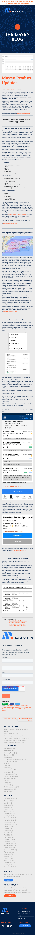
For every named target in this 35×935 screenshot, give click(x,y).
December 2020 (9, 867)
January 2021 (8, 865)
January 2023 (8, 816)
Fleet (3, 708)
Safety (19, 708)
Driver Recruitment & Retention (21, 707)
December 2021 (9, 843)
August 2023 (8, 801)
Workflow (4, 710)
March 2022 (7, 837)
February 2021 (8, 863)
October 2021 (8, 848)
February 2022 (8, 839)
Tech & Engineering (10, 787)
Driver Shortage (9, 761)
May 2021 (7, 856)
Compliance (5, 707)
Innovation (15, 708)
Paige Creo (18, 89)
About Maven (10, 705)
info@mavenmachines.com (23, 113)
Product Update (9, 774)
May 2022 (7, 833)
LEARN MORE (10, 895)
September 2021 (9, 850)
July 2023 (7, 803)
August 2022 (8, 826)
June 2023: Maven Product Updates (18, 621)
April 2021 (7, 858)
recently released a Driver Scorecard (17, 214)
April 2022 (7, 835)
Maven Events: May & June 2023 (17, 624)
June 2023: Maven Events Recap (17, 622)
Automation (17, 705)
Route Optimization (10, 776)
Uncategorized (25, 708)
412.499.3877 (22, 918)
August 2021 (8, 852)
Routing (6, 780)
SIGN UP (9, 880)
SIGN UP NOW (25, 925)
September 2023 (9, 799)
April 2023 (7, 809)
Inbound (6, 768)
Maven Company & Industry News (25, 719)
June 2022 (7, 831)
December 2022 (9, 818)
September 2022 (9, 824)
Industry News (8, 708)
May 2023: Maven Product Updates (17, 625)
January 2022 (8, 841)
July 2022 (7, 828)
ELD (30, 707)
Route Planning (8, 778)
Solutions (7, 785)
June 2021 (7, 854)
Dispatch (10, 707)
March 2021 (7, 860)
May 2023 (7, 807)
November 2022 (9, 820)
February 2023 (8, 814)
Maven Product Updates (10, 718)
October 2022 (8, 822)
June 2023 (7, 805)
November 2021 (9, 845)
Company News (24, 705)
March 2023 (7, 811)
